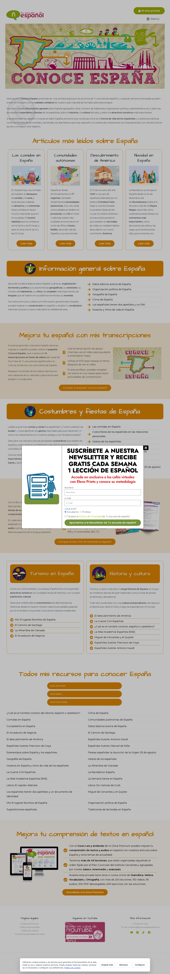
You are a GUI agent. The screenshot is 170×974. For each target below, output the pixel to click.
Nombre (69, 487)
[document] (85, 487)
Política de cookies (72, 968)
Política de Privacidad (90, 516)
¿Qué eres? (71, 509)
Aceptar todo (107, 965)
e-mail (68, 498)
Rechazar (123, 965)
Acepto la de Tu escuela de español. (98, 516)
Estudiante (72, 512)
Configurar (140, 965)
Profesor (86, 512)
